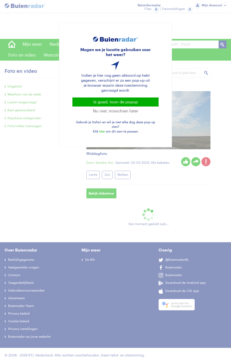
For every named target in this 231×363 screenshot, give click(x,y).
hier (102, 131)
